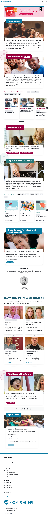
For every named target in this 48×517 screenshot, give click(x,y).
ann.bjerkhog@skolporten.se (24, 289)
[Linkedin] (24, 409)
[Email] (30, 409)
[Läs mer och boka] (11, 102)
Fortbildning (7, 468)
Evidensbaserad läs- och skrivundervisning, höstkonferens (26, 111)
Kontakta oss (7, 492)
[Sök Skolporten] (42, 2)
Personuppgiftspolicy (9, 510)
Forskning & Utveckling (9, 472)
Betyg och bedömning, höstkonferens (9, 113)
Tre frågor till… (9, 322)
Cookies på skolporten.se (10, 508)
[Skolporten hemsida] (6, 2)
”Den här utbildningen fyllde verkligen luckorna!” (34, 323)
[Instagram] (13, 496)
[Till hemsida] (19, 503)
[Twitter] (27, 409)
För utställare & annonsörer (11, 474)
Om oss (6, 476)
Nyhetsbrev (7, 460)
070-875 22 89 (24, 288)
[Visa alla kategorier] (21, 320)
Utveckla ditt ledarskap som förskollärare (10, 215)
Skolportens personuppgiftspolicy (16, 442)
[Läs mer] (13, 312)
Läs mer (27, 56)
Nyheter (6, 470)
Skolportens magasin (9, 462)
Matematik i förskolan (25, 215)
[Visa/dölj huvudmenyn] (46, 2)
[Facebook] (22, 409)
